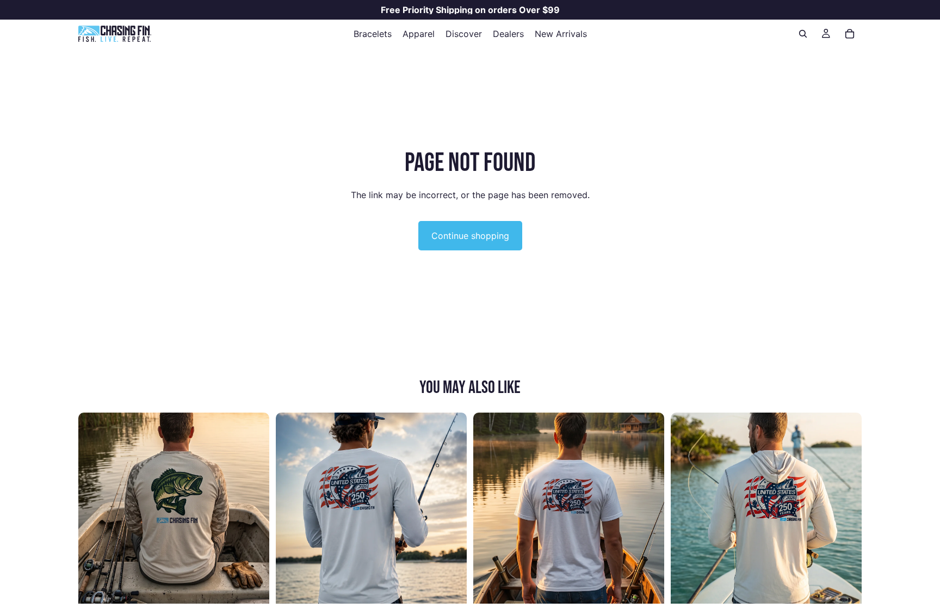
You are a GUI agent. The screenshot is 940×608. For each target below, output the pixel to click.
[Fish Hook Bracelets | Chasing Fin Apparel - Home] (114, 34)
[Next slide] (253, 508)
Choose (261, 586)
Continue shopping (470, 235)
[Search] (803, 34)
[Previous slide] (94, 508)
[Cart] (850, 34)
